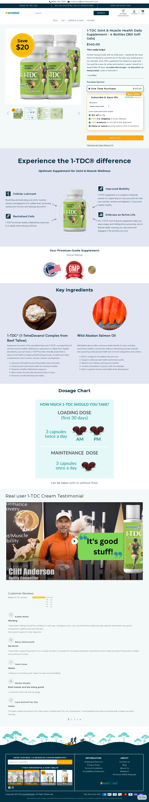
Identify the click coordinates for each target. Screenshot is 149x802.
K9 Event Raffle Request (124, 775)
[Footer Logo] (109, 783)
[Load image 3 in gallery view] (43, 113)
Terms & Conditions (93, 768)
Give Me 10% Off (64, 762)
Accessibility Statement (93, 771)
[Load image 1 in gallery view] (17, 113)
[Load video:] (74, 541)
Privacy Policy (93, 765)
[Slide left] (7, 113)
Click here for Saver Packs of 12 (100, 145)
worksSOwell (28, 794)
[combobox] (71, 13)
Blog (124, 765)
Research (124, 771)
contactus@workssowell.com (84, 2)
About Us (124, 768)
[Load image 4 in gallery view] (57, 113)
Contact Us (124, 762)
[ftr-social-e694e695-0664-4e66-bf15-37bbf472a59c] (13, 787)
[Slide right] (79, 113)
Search (101, 13)
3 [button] (74, 719)
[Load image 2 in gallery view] (30, 113)
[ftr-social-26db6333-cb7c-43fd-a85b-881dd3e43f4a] (9, 787)
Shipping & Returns (93, 762)
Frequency (134, 94)
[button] (143, 11)
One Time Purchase (103, 88)
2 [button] (71, 719)
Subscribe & (98, 97)
